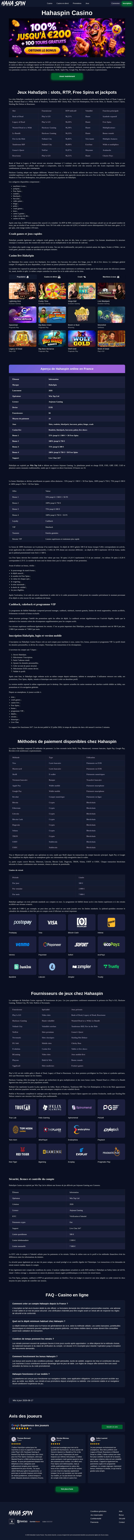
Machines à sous (109, 277)
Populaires (21, 277)
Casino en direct (50, 277)
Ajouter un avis (112, 1427)
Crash (80, 277)
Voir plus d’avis (67, 1489)
